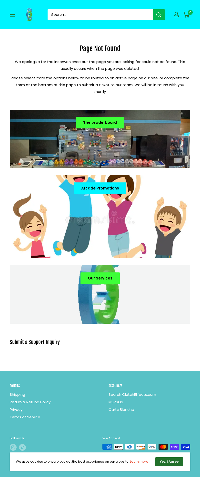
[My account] (176, 14)
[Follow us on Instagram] (13, 447)
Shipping (17, 394)
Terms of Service (25, 417)
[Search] (159, 14)
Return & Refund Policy (30, 402)
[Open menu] (12, 15)
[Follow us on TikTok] (22, 447)
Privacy (16, 409)
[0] (186, 15)
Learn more (139, 461)
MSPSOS (116, 402)
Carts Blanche (121, 409)
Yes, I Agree (169, 461)
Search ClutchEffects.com (132, 394)
